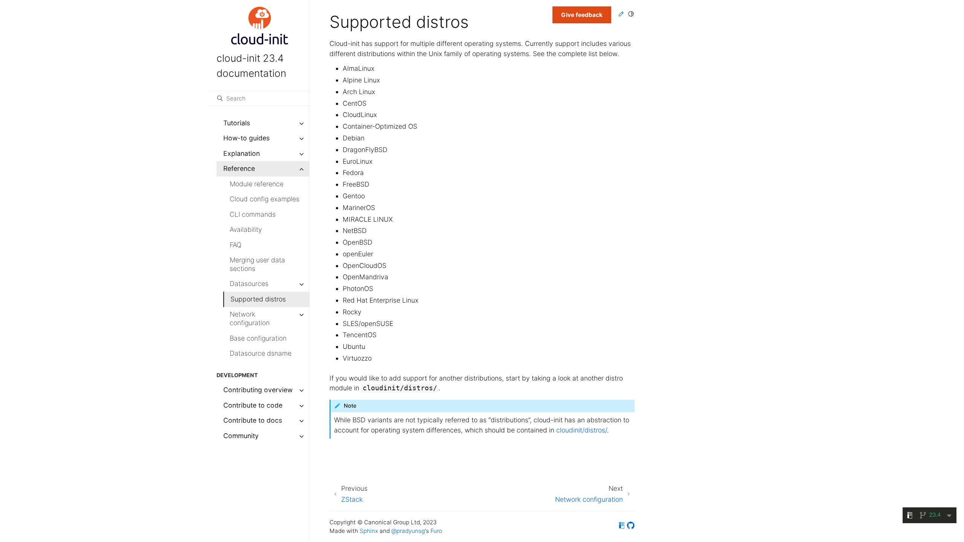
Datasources (249, 284)
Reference (239, 168)
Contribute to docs (252, 420)
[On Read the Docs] (621, 527)
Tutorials (236, 123)
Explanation (241, 153)
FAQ (235, 245)
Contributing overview (258, 390)
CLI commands (253, 214)
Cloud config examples (264, 199)
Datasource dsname (260, 353)
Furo (436, 530)
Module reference (257, 184)
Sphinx (369, 530)
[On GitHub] (631, 527)
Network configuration (250, 318)
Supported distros (258, 299)
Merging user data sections (257, 264)
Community (241, 436)
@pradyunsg (408, 530)
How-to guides (246, 138)
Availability (246, 229)
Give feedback (581, 14)
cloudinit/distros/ (581, 430)
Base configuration (258, 338)
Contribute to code (252, 405)
